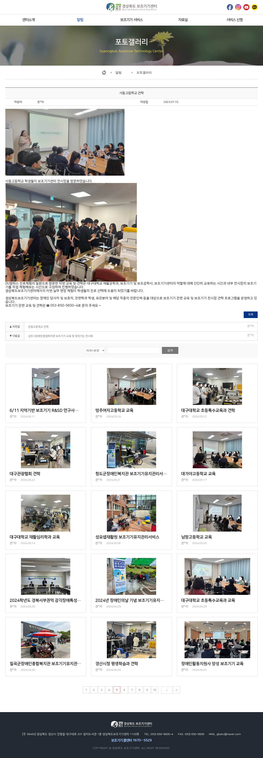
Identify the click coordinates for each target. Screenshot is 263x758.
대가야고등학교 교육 (198, 474)
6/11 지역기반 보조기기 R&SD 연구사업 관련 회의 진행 (46, 410)
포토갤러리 (144, 72)
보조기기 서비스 (131, 20)
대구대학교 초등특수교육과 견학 (208, 410)
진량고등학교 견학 (38, 326)
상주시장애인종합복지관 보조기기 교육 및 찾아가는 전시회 (60, 336)
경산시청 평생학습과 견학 (116, 663)
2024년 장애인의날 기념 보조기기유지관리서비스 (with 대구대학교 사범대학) (131, 600)
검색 (170, 350)
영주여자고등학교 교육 (114, 410)
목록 (250, 314)
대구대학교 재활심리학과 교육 (35, 537)
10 (154, 690)
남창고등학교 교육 (196, 537)
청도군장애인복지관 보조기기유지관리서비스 (131, 474)
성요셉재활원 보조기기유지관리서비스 (127, 537)
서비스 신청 (234, 20)
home (106, 72)
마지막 (176, 689)
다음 (166, 690)
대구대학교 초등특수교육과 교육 (208, 600)
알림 (80, 20)
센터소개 (28, 20)
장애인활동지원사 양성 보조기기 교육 (212, 663)
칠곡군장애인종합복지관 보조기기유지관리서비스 (46, 663)
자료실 (183, 20)
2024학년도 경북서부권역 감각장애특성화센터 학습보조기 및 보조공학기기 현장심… (46, 600)
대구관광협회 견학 (25, 474)
